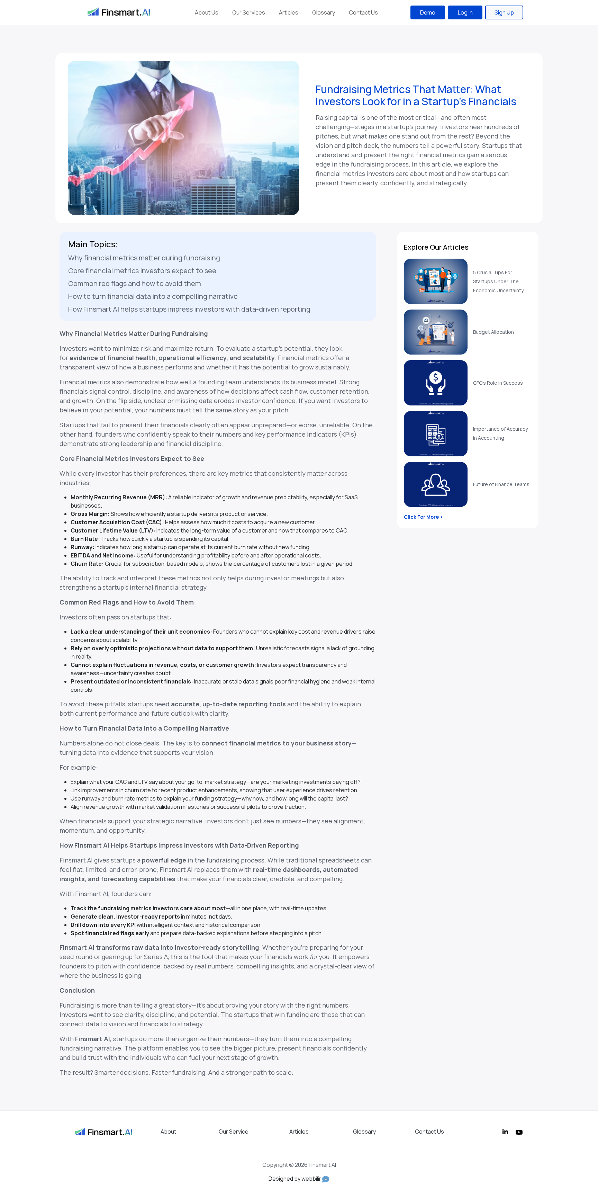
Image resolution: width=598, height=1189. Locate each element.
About (168, 1131)
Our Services (248, 12)
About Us (206, 12)
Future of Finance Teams (501, 484)
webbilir (311, 1178)
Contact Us (363, 12)
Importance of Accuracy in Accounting (500, 433)
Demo (427, 12)
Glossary (323, 12)
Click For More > (423, 516)
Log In (465, 12)
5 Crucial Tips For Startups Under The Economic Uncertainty (498, 281)
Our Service (233, 1131)
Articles (288, 12)
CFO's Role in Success (498, 382)
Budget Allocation (493, 332)
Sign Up (504, 12)
